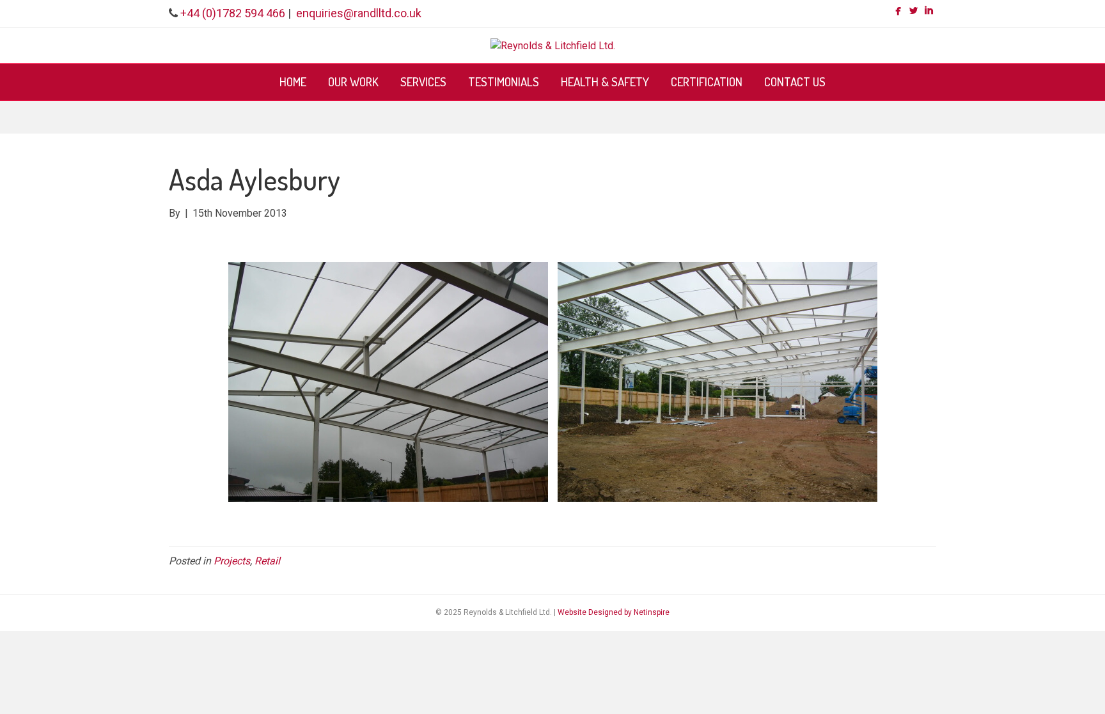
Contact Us (795, 81)
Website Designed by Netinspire (614, 612)
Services (423, 81)
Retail (267, 561)
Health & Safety (605, 81)
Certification (706, 81)
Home (292, 81)
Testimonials (503, 81)
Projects (232, 561)
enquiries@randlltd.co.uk (358, 13)
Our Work (353, 81)
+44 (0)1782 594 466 (232, 13)
